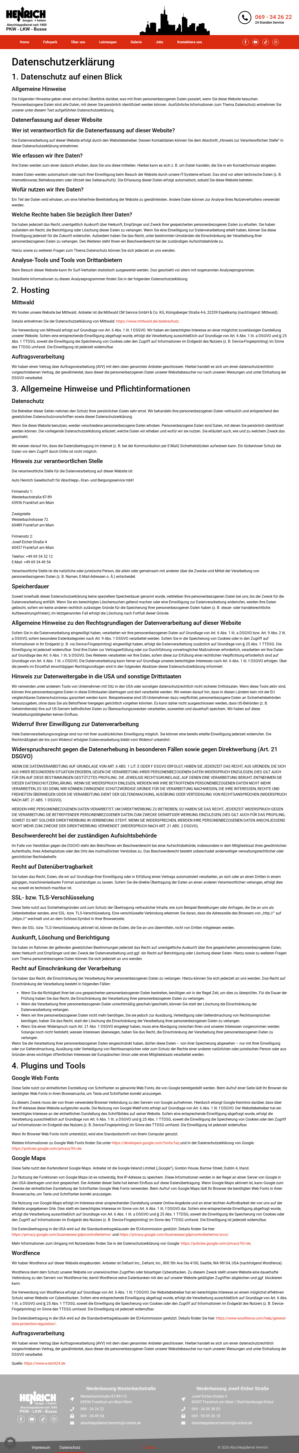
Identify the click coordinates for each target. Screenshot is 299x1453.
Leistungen (108, 42)
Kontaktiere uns (189, 42)
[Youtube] (255, 42)
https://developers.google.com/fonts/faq (145, 1143)
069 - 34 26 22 (273, 17)
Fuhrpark (50, 42)
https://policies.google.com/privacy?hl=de (46, 1148)
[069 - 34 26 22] (244, 17)
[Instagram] (275, 42)
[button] (10, 1442)
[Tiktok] (265, 42)
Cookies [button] (149, 1447)
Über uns (78, 42)
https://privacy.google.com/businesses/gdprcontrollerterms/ (61, 1234)
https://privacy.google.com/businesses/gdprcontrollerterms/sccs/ (174, 1234)
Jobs (159, 42)
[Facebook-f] (245, 42)
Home (24, 42)
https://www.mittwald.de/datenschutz (147, 321)
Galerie (136, 42)
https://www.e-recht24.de (44, 1363)
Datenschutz (70, 1447)
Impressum (41, 1447)
